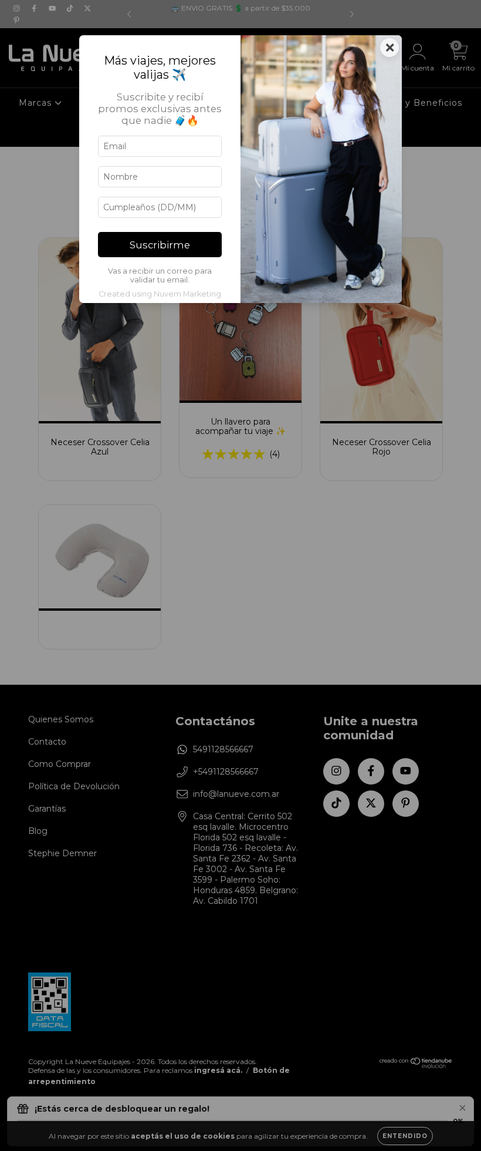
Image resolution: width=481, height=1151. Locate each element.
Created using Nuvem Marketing (160, 294)
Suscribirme (160, 245)
